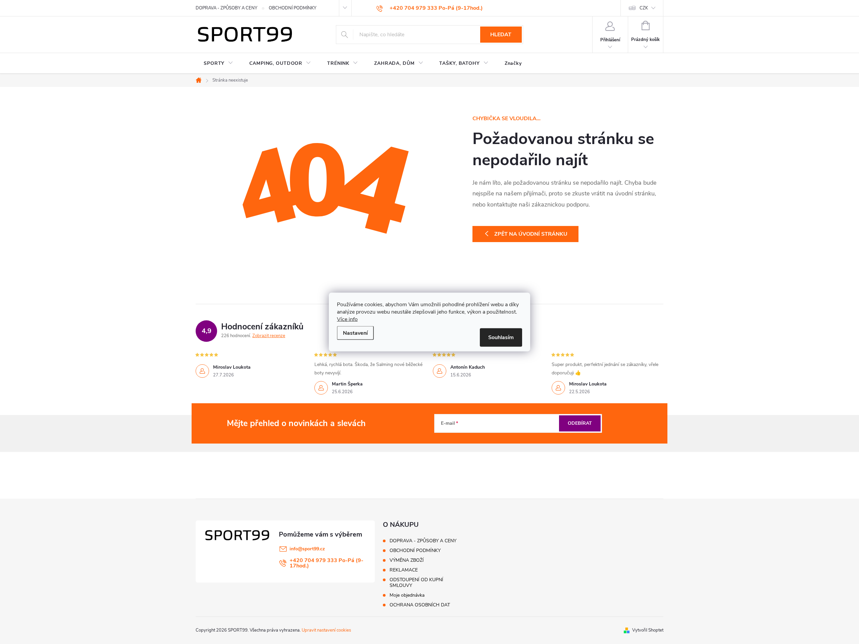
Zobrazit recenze (268, 336)
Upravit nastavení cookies (326, 630)
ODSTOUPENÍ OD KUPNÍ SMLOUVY (416, 583)
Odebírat (580, 423)
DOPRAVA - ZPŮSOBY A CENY (226, 8)
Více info (347, 319)
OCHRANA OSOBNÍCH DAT (420, 605)
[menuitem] (218, 63)
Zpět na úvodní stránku (530, 234)
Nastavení (355, 333)
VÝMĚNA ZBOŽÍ (407, 560)
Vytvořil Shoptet (647, 630)
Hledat (500, 34)
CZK (644, 8)
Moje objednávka (407, 595)
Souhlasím (501, 337)
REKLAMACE (404, 570)
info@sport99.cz (307, 549)
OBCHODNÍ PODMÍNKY (292, 8)
